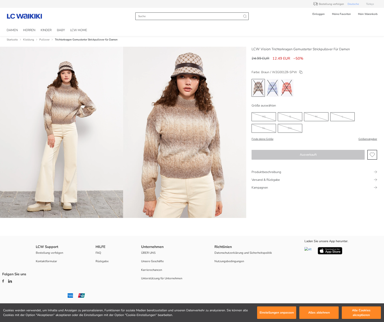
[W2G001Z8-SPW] (301, 72)
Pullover (44, 39)
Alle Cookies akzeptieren (361, 312)
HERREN (29, 30)
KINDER (46, 30)
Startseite (12, 39)
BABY (61, 30)
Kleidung (28, 39)
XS (264, 116)
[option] (258, 88)
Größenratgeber (367, 139)
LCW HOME (78, 30)
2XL (290, 128)
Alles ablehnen (319, 313)
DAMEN (12, 30)
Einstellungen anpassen (277, 313)
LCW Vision (261, 49)
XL (264, 128)
